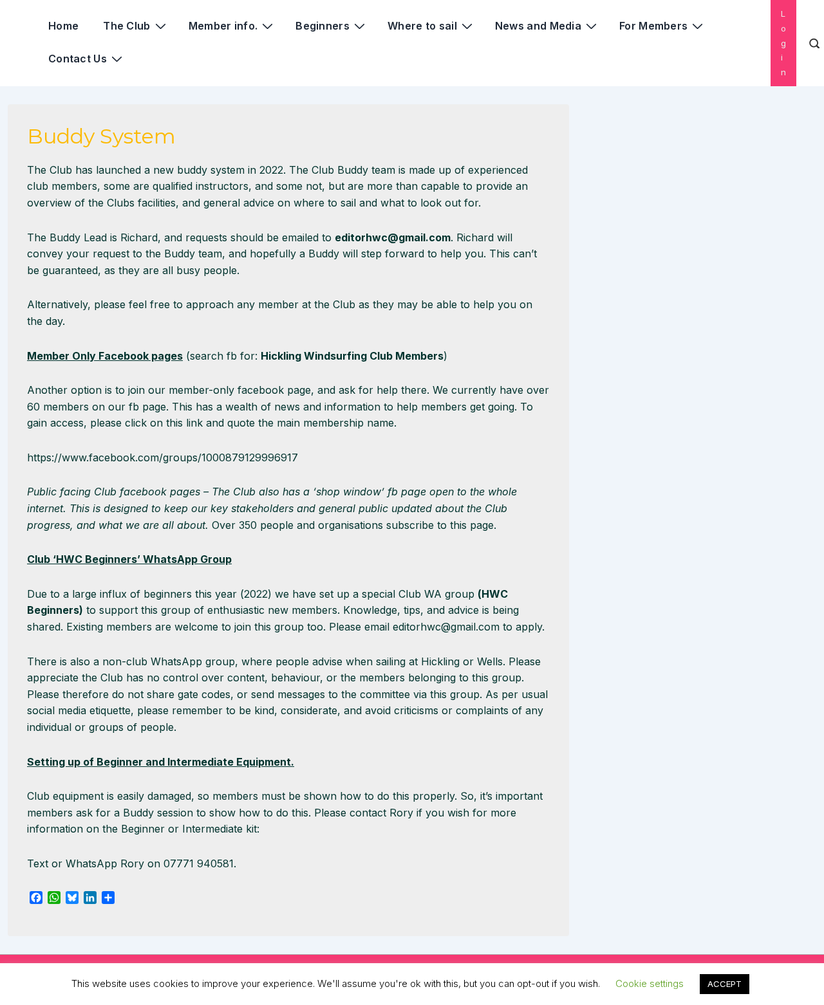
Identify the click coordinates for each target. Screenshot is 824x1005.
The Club (126, 25)
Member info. (223, 25)
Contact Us (77, 58)
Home (63, 25)
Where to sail (422, 25)
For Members (653, 25)
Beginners (322, 25)
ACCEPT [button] (724, 984)
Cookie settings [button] (649, 983)
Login (783, 42)
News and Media (538, 25)
